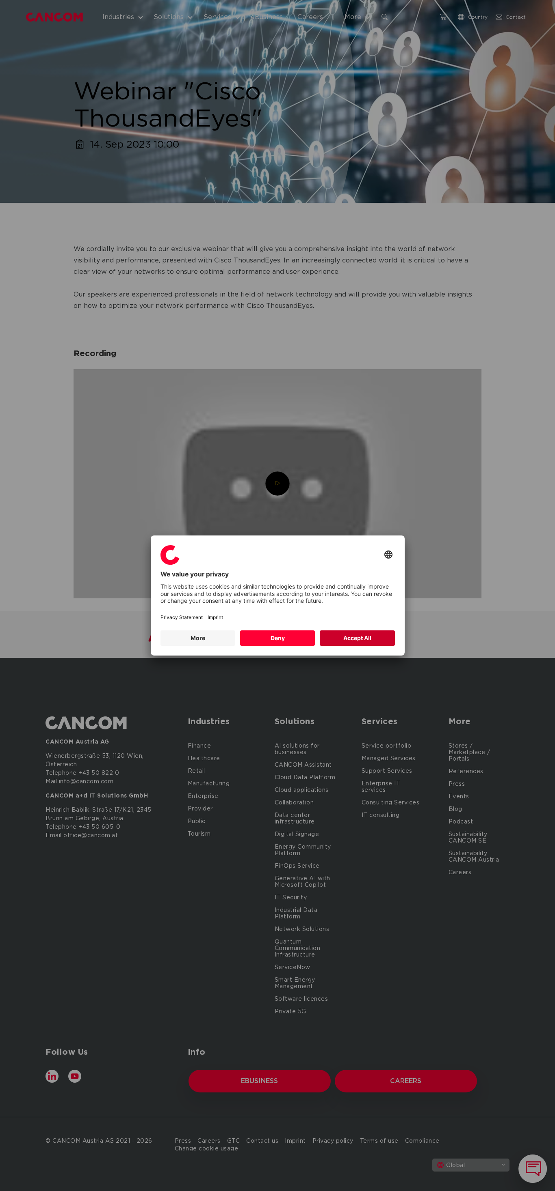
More (198, 637)
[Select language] (388, 555)
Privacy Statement (181, 617)
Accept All (357, 637)
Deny (278, 637)
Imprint (215, 617)
